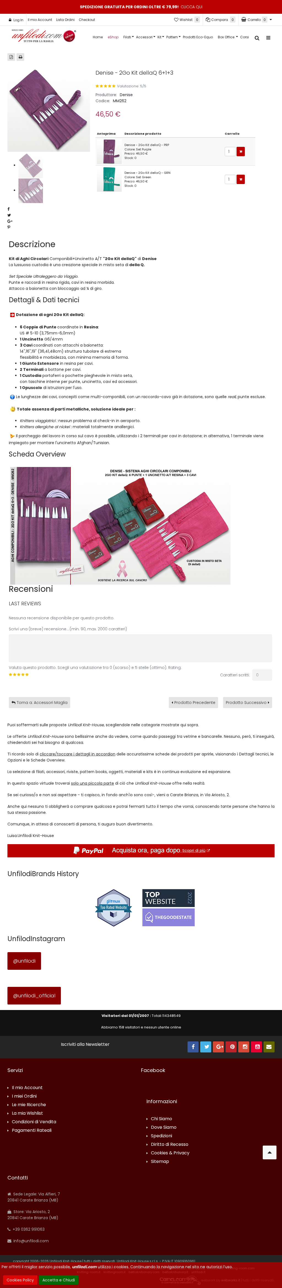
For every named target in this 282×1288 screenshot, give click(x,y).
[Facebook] (193, 1046)
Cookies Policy (20, 1280)
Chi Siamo (161, 1119)
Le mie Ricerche (29, 1105)
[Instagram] (243, 1046)
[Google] (218, 1046)
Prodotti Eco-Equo (198, 37)
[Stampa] (20, 57)
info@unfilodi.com (30, 1241)
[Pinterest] (231, 1046)
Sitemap (160, 1162)
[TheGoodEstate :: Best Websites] (168, 907)
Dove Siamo (164, 1127)
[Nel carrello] (241, 151)
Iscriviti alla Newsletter (85, 1044)
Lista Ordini (65, 19)
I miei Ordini (24, 1096)
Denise (126, 95)
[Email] (269, 1046)
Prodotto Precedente (194, 702)
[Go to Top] (269, 1152)
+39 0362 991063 (28, 1229)
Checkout (87, 19)
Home (98, 37)
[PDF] (11, 57)
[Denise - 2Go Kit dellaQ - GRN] (109, 179)
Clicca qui (191, 7)
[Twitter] (205, 1046)
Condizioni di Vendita (34, 1122)
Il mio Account (40, 19)
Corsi (244, 37)
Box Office (226, 37)
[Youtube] (256, 1046)
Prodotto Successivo (246, 702)
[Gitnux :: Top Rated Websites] (113, 907)
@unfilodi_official (34, 995)
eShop (113, 37)
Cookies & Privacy (170, 1153)
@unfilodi (24, 960)
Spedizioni (161, 1136)
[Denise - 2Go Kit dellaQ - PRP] (109, 151)
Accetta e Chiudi (58, 1280)
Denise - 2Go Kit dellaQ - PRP (146, 145)
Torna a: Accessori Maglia (42, 702)
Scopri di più (193, 850)
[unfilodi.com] (44, 37)
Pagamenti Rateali (31, 1130)
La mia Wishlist (27, 1113)
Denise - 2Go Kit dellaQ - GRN (147, 173)
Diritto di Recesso (169, 1144)
